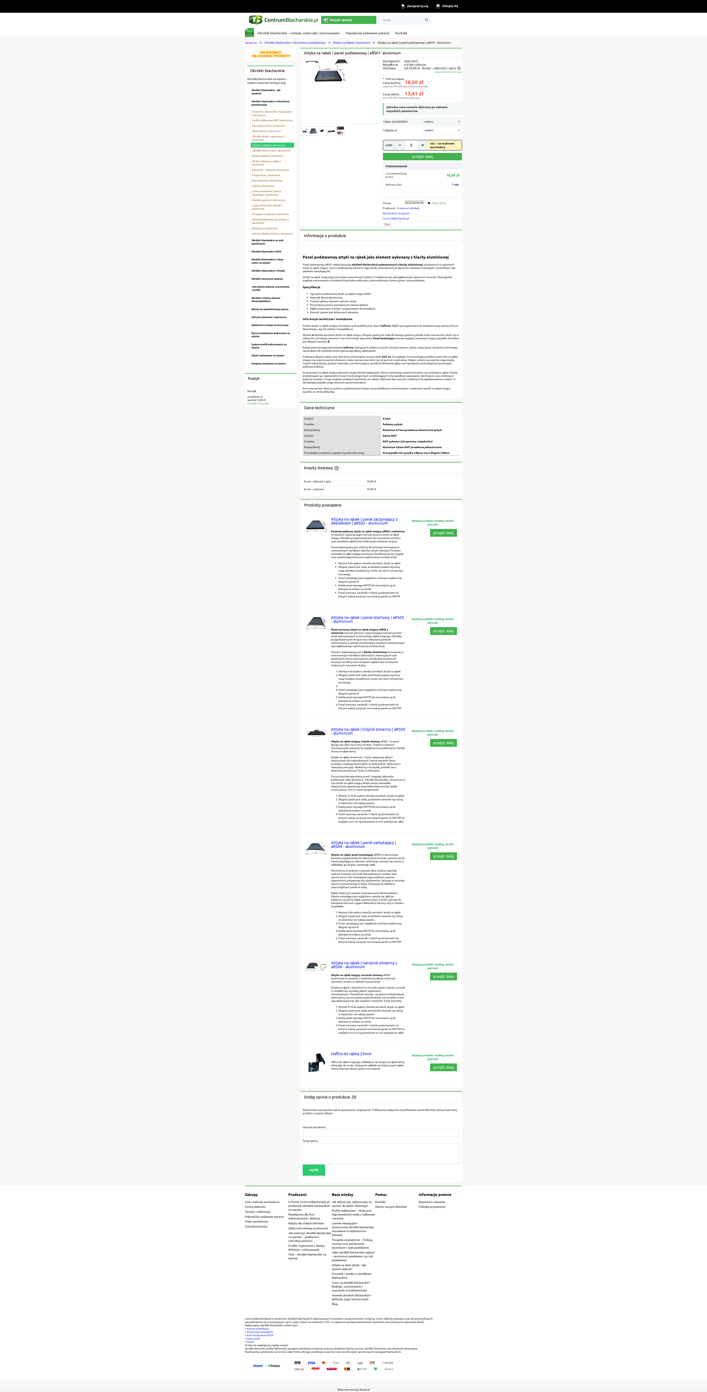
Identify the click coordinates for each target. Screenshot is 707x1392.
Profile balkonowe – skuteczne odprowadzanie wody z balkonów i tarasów (353, 1214)
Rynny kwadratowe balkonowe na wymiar (271, 334)
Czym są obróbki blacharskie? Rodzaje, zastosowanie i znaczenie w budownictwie (351, 1286)
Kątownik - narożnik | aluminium (270, 169)
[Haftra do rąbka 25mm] (316, 1063)
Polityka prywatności (432, 1206)
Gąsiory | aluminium (263, 185)
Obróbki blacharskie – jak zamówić (266, 91)
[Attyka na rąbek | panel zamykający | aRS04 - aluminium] (316, 848)
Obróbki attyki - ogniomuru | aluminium (268, 138)
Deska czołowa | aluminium (267, 155)
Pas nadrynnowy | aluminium (268, 125)
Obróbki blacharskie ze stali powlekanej (268, 242)
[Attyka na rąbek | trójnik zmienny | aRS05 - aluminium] (316, 732)
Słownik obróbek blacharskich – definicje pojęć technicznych (352, 1297)
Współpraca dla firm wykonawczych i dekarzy (304, 1216)
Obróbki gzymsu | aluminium (268, 200)
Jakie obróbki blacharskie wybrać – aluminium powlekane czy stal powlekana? (353, 1256)
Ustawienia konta (256, 1226)
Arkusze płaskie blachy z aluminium (272, 233)
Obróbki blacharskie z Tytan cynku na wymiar (268, 261)
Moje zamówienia (256, 1221)
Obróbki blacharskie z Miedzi (268, 270)
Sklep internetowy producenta (308, 1228)
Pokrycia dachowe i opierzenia (269, 317)
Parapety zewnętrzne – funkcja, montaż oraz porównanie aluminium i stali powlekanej (352, 1243)
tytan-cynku (253, 1338)
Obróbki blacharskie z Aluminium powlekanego (270, 103)
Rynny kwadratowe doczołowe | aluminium (270, 221)
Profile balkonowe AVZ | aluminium (272, 120)
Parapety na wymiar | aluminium (270, 214)
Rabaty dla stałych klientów (306, 1223)
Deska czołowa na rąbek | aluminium (266, 162)
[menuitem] (298, 33)
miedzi (250, 1341)
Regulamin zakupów (432, 1202)
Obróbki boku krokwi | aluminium (271, 150)
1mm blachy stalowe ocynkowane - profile (271, 288)
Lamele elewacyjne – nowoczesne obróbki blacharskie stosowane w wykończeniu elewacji (353, 1228)
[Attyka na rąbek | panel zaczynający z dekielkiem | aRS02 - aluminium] (316, 525)
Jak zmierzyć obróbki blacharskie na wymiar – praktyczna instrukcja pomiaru (309, 1236)
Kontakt (380, 1202)
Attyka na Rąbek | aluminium (268, 145)
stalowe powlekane (257, 1328)
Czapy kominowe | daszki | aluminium (267, 207)
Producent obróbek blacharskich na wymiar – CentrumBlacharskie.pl (401, 213)
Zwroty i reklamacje (257, 1211)
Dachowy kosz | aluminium (267, 180)
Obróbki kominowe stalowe (267, 278)
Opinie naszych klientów (391, 1206)
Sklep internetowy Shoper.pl (353, 1389)
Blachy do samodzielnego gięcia (270, 309)
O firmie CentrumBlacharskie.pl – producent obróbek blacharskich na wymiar (310, 1205)
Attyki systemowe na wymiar (268, 355)
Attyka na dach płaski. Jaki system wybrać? (349, 1267)
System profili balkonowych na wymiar (269, 346)
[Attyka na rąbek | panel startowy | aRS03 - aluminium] (316, 623)
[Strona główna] (283, 20)
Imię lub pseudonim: (314, 1127)
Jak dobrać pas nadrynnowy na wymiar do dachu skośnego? (352, 1203)
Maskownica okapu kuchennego (270, 324)
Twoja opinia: (310, 1140)
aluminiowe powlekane (259, 1331)
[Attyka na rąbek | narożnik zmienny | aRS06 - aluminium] (316, 967)
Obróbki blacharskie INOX (266, 251)
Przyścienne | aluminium (266, 175)
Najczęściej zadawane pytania (264, 1216)
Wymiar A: (390, 130)
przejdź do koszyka (258, 403)
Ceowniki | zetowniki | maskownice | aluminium (272, 113)
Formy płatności (255, 1206)
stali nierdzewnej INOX (259, 1335)
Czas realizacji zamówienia (262, 1202)
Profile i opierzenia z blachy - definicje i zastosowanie (307, 1247)
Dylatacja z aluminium (265, 228)
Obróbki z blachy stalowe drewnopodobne (266, 299)
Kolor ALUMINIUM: (395, 121)
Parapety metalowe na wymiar (269, 363)
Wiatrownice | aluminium (266, 130)
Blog (335, 1304)
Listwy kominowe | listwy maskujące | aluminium (266, 192)
